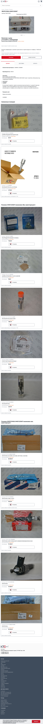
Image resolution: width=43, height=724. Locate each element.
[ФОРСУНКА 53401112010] (21, 482)
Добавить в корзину (31, 57)
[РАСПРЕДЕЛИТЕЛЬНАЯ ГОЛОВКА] (21, 221)
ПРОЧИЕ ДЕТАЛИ (4, 678)
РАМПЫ (2, 679)
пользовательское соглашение (9, 722)
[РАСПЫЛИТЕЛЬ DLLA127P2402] (21, 165)
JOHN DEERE (3, 662)
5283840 (19, 41)
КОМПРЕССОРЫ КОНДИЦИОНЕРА (7, 672)
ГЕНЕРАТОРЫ (3, 664)
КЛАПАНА (2, 669)
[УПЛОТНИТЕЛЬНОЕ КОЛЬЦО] (21, 344)
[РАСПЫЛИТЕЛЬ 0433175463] (21, 302)
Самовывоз (3, 691)
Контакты (2, 713)
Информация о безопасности (6, 703)
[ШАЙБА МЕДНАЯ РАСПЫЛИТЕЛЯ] (21, 118)
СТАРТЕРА (3, 682)
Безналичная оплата (4, 694)
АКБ (1, 663)
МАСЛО (2, 673)
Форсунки (6, 9)
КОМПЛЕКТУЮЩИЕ (4, 670)
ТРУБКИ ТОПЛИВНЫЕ (5, 683)
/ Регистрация (5, 706)
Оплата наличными (4, 696)
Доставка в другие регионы (6, 693)
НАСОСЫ (2, 674)
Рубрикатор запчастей (5, 660)
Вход (2, 706)
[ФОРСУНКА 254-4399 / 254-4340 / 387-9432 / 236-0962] (21, 439)
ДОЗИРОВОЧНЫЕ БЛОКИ (5, 668)
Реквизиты (3, 712)
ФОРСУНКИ (3, 687)
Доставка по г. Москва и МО (6, 692)
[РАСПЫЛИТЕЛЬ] (21, 387)
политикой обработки (7, 721)
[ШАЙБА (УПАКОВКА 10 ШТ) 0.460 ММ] (21, 261)
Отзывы (2, 711)
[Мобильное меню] (2, 1)
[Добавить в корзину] (10, 141)
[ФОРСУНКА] (21, 567)
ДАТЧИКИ (2, 665)
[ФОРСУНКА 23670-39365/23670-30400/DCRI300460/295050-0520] (21, 524)
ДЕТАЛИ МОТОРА (4, 667)
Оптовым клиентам (4, 702)
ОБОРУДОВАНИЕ (4, 675)
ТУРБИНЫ (2, 684)
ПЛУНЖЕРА (3, 677)
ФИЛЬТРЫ (3, 685)
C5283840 (22, 41)
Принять (36, 721)
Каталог (3, 9)
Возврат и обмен (4, 701)
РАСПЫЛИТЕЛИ (3, 680)
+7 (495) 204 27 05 (39, 1)
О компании (3, 710)
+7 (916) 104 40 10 (5, 653)
